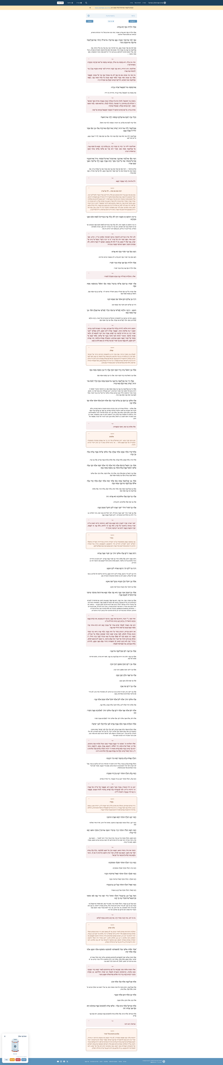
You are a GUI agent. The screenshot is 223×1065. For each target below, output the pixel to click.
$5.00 (18, 1059)
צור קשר (87, 1061)
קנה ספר (110, 21)
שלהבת (106, 1061)
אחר (6, 1059)
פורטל (120, 1061)
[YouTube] (58, 1061)
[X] (67, 1061)
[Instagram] (61, 1061)
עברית (78, 3)
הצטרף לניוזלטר (113, 1061)
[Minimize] (5, 1036)
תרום (101, 1061)
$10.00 (12, 1059)
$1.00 (23, 1059)
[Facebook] (64, 1061)
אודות (124, 1061)
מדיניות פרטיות (94, 1061)
